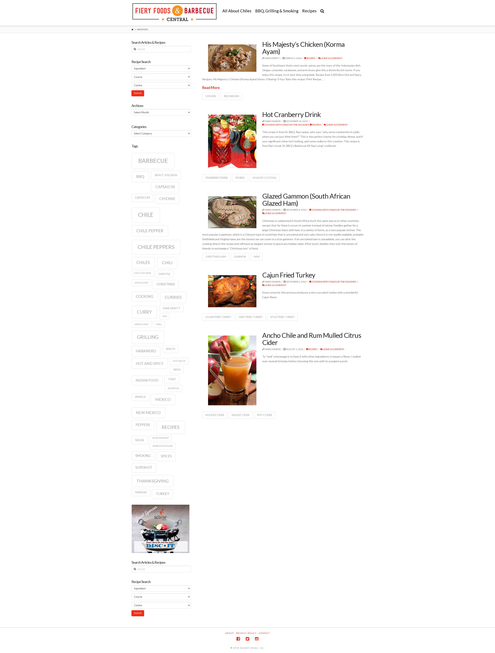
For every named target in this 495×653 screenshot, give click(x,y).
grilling (148, 337)
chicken (210, 96)
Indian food (147, 380)
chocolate (141, 282)
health (170, 348)
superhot (143, 467)
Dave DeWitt (171, 308)
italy (172, 379)
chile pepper (149, 230)
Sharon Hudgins (163, 445)
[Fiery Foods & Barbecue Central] (174, 12)
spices (166, 456)
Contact (264, 633)
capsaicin (165, 187)
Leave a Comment (331, 58)
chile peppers (156, 247)
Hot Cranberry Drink (291, 114)
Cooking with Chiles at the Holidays (286, 124)
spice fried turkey (282, 316)
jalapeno (173, 388)
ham (256, 256)
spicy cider (264, 415)
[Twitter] (247, 639)
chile (145, 214)
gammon (240, 256)
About (229, 633)
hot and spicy (149, 363)
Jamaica (140, 396)
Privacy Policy (246, 633)
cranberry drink (216, 177)
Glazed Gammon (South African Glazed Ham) (306, 199)
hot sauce (179, 360)
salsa (139, 440)
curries (173, 297)
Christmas (165, 284)
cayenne (167, 199)
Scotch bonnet (160, 438)
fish (164, 316)
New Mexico (148, 412)
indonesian (231, 96)
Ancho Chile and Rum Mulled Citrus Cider (311, 338)
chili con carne (142, 273)
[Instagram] (257, 639)
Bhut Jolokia (166, 175)
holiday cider (214, 415)
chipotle (164, 274)
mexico (163, 399)
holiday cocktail (264, 177)
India (176, 369)
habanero (146, 351)
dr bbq (240, 177)
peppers (143, 425)
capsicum (142, 197)
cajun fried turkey (218, 316)
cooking (144, 296)
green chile (141, 324)
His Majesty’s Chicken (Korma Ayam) (303, 47)
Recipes (310, 58)
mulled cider (240, 415)
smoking (143, 456)
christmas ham (215, 256)
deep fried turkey (251, 316)
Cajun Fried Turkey (288, 275)
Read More (211, 87)
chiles (143, 262)
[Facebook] (238, 639)
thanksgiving (153, 480)
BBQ (140, 176)
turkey (162, 494)
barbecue (153, 160)
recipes (170, 427)
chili (167, 262)
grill (159, 324)
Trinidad (141, 492)
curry (144, 312)
